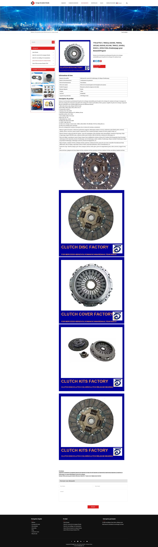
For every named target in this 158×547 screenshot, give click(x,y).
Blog (101, 3)
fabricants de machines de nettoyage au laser (113, 524)
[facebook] (71, 541)
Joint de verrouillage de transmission (41, 58)
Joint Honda (35, 52)
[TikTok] (84, 541)
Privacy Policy (89, 544)
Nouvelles (94, 3)
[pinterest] (78, 541)
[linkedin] (81, 541)
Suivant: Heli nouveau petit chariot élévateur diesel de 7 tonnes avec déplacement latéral (80, 476)
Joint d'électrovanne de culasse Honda (49, 32)
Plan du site (34, 533)
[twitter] (74, 541)
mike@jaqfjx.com (80, 545)
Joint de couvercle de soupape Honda (41, 55)
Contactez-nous (110, 3)
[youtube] (87, 541)
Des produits (84, 3)
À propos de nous (73, 3)
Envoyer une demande (97, 66)
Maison (64, 3)
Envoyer (93, 506)
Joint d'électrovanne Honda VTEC (40, 63)
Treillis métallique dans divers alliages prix (112, 522)
